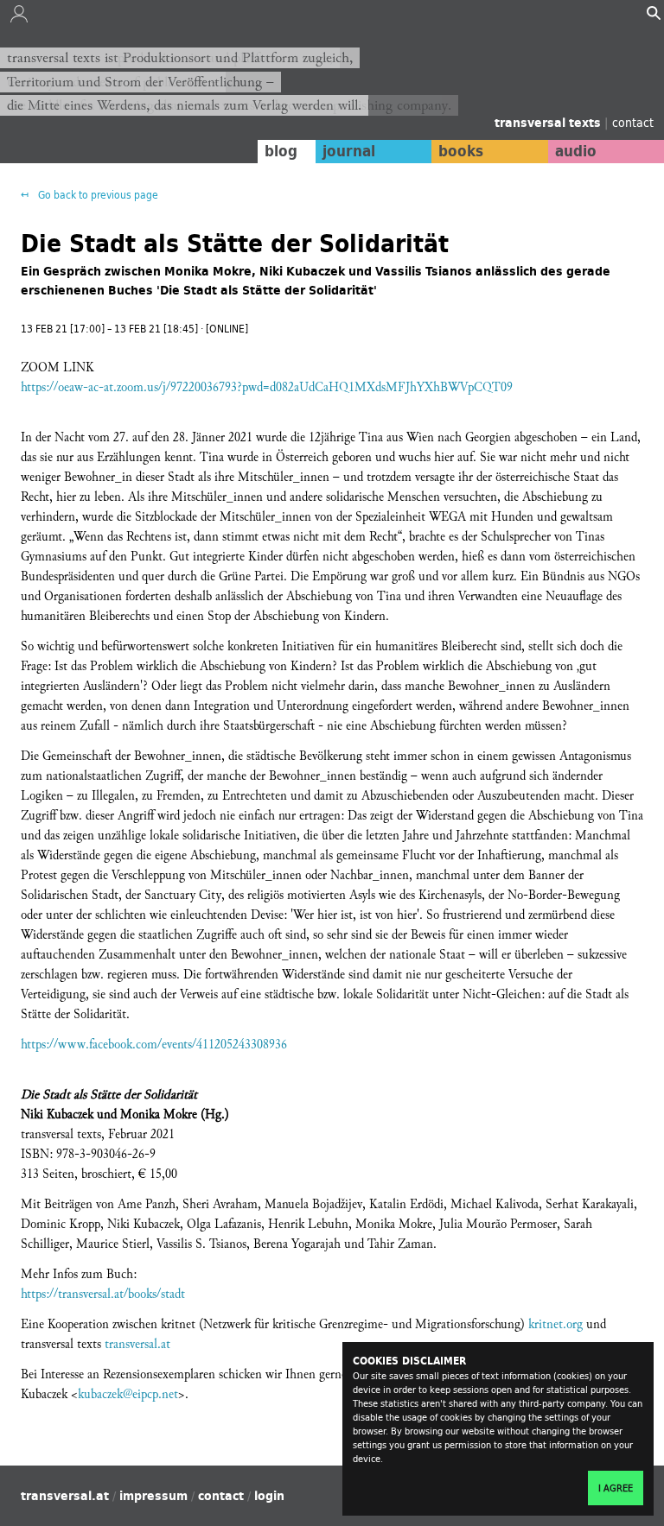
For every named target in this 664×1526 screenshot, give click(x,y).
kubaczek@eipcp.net (128, 1394)
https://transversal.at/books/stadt (103, 1294)
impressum (153, 1495)
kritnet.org (555, 1324)
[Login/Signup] (19, 18)
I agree (615, 1488)
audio (576, 151)
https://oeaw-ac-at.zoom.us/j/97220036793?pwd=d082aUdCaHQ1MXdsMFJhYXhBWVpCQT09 (267, 387)
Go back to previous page (96, 195)
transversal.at (137, 1344)
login (269, 1495)
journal (348, 151)
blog (281, 151)
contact (633, 122)
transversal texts (549, 122)
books (460, 151)
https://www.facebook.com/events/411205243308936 (154, 1044)
